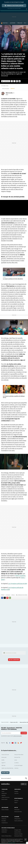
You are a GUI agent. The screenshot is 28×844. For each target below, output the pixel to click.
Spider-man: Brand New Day (7, 768)
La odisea (16, 762)
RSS (18, 742)
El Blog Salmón (17, 818)
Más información (12, 842)
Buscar (26, 778)
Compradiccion (5, 822)
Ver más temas (5, 772)
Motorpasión (16, 809)
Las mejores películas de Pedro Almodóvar (13, 279)
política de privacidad (17, 736)
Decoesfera (4, 820)
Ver (14, 659)
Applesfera (4, 795)
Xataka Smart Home (5, 797)
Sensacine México (17, 832)
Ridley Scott (19, 22)
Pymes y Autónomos (18, 820)
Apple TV (3, 762)
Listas (15, 760)
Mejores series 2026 (14, 722)
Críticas (13, 595)
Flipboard (17, 81)
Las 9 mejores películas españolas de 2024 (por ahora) (14, 396)
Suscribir (23, 733)
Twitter (14, 81)
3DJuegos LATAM (17, 830)
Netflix (3, 760)
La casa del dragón (18, 765)
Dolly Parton (5, 22)
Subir (22, 784)
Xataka (3, 791)
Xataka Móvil (4, 793)
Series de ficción (5, 754)
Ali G (25, 22)
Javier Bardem (12, 22)
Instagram (15, 742)
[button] (10, 93)
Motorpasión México (18, 836)
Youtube (12, 742)
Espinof (4, 277)
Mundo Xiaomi (4, 799)
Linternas (16, 768)
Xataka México (4, 830)
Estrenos (8, 595)
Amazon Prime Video (18, 754)
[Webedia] (5, 785)
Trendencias (4, 818)
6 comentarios (6, 81)
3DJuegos (16, 791)
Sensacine (16, 800)
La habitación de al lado (22, 595)
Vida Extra (16, 793)
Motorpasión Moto (18, 811)
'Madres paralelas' (20, 575)
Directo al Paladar (5, 809)
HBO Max (3, 765)
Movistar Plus (17, 757)
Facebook (12, 81)
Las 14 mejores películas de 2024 (17, 583)
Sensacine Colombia (18, 834)
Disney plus (4, 757)
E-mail (20, 81)
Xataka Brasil (4, 832)
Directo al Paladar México (6, 836)
